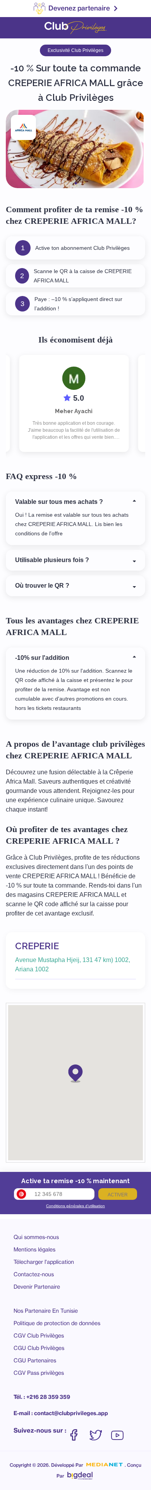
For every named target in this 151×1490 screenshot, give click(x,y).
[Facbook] (78, 1431)
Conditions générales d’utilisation (75, 1206)
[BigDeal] (80, 1474)
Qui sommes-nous (36, 1237)
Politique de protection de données (57, 1323)
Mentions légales (34, 1249)
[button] (75, 1073)
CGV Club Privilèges (39, 1335)
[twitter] (99, 1431)
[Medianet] (104, 1465)
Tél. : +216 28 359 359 (42, 1396)
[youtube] (117, 1431)
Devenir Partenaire (37, 1286)
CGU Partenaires (35, 1360)
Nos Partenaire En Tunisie (46, 1310)
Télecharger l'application (44, 1261)
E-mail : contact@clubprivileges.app (61, 1413)
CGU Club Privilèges (39, 1348)
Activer (118, 1195)
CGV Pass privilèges (39, 1372)
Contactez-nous (34, 1274)
